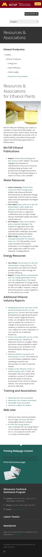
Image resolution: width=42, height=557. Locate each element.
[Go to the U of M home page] (16, 4)
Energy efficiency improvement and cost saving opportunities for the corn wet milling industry (23, 277)
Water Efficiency (14, 68)
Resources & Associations (18, 76)
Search (37, 4)
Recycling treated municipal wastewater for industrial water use (21, 238)
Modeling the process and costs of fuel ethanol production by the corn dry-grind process (23, 310)
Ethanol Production (14, 59)
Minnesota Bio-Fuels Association (20, 398)
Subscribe (17, 534)
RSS (4, 551)
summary (16, 175)
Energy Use (12, 63)
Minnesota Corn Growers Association (22, 400)
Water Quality (13, 72)
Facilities (8, 55)
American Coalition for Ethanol (19, 405)
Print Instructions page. (15, 462)
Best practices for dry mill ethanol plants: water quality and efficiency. (22, 206)
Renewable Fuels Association (19, 403)
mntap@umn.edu (18, 509)
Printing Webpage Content (18, 450)
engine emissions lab (21, 419)
